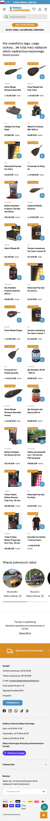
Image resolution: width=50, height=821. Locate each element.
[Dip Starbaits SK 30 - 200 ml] (36, 354)
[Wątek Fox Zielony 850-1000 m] (36, 111)
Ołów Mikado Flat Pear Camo (35, 88)
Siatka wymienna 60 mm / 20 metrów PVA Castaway (36, 455)
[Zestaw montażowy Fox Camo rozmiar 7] (36, 314)
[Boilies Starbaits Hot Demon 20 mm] (13, 436)
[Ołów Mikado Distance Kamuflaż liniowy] (13, 394)
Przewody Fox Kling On (36, 167)
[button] (46, 9)
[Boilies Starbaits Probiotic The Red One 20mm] (13, 190)
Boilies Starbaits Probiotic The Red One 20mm (12, 208)
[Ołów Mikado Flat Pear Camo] (36, 71)
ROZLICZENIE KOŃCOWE (25, 25)
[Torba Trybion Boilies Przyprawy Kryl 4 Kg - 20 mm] (13, 521)
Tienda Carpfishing (14, 814)
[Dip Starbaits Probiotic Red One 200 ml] (13, 272)
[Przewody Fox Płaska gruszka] (13, 354)
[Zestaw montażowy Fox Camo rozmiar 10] (36, 232)
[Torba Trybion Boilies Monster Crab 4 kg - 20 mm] (13, 479)
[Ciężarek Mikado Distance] (36, 190)
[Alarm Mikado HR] (13, 232)
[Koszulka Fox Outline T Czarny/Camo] (36, 521)
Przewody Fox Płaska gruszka (11, 371)
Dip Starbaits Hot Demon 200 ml (35, 411)
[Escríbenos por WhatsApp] (44, 807)
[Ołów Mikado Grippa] (13, 314)
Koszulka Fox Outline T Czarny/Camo (36, 538)
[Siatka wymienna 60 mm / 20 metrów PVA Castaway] (36, 436)
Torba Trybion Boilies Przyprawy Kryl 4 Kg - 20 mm (12, 540)
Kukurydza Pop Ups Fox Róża (36, 496)
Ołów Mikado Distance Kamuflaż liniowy (12, 412)
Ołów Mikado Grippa (13, 330)
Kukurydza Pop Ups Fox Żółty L (36, 289)
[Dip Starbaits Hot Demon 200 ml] (36, 394)
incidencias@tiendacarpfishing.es (24, 680)
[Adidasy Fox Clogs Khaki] (13, 111)
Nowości (34, 591)
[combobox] (25, 16)
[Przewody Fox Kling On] (36, 150)
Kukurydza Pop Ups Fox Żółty (12, 167)
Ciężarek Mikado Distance (34, 207)
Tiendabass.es (12, 703)
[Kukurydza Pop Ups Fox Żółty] (13, 150)
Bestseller (12, 591)
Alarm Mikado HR (11, 248)
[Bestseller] (12, 578)
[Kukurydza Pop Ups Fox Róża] (36, 479)
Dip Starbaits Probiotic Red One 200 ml (12, 290)
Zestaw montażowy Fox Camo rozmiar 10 (36, 249)
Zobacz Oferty (25, 633)
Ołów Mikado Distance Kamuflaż (12, 88)
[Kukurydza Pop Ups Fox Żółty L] (36, 272)
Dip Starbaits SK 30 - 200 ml (36, 371)
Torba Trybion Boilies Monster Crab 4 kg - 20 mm (12, 497)
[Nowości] (35, 578)
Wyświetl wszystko (11, 55)
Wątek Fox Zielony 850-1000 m (35, 128)
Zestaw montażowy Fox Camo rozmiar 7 (36, 331)
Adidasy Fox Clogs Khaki (12, 128)
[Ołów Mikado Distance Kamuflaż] (13, 71)
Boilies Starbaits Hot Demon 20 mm (12, 453)
